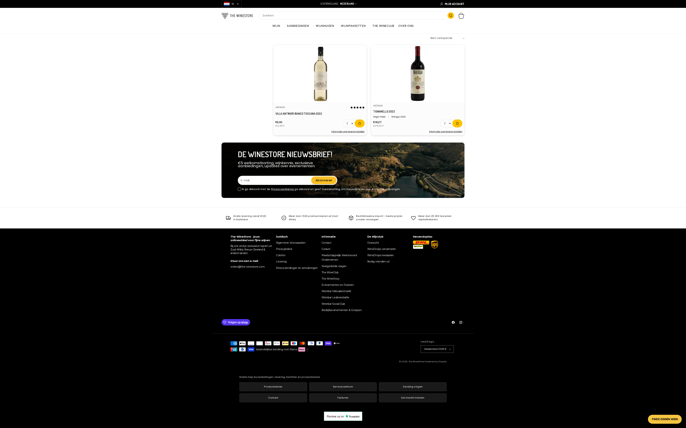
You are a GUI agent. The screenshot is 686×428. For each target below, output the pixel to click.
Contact (326, 242)
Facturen (343, 397)
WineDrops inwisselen (380, 255)
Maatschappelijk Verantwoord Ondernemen (339, 257)
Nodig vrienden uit (378, 261)
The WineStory (330, 278)
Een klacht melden (412, 397)
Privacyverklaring (283, 189)
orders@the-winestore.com (247, 266)
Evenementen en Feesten (338, 285)
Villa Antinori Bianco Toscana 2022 (298, 113)
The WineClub (330, 272)
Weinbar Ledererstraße (335, 297)
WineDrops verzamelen (381, 249)
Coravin (326, 249)
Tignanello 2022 (384, 111)
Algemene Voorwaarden (290, 242)
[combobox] (357, 16)
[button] (277, 26)
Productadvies (273, 386)
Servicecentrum (343, 386)
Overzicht (373, 242)
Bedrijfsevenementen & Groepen (342, 310)
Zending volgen (412, 386)
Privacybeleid (284, 249)
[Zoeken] (451, 15)
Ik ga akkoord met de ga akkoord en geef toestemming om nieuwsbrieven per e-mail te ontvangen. (321, 189)
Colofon (280, 255)
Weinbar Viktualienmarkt (336, 291)
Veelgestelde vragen (334, 266)
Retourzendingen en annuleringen (297, 268)
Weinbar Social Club (333, 303)
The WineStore (416, 361)
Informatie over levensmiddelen (348, 131)
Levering (281, 261)
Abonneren (323, 180)
